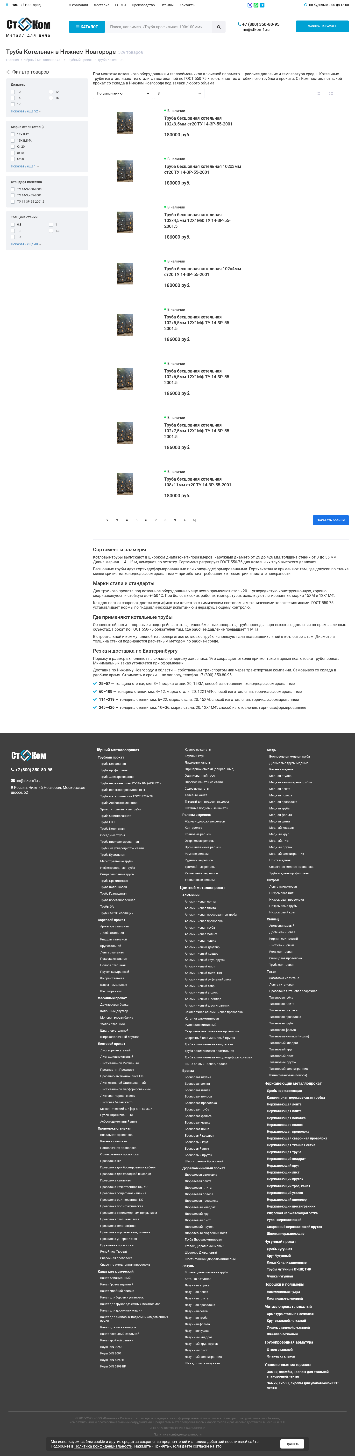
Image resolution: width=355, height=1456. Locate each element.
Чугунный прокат (280, 1241)
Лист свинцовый (281, 945)
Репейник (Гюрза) (113, 1251)
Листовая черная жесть (117, 1095)
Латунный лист (196, 1350)
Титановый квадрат (283, 1043)
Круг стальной (110, 946)
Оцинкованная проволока (119, 1154)
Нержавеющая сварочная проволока (297, 1138)
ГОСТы (120, 5)
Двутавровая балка (114, 1004)
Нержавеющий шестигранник (291, 1206)
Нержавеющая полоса (285, 1125)
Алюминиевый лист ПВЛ (203, 973)
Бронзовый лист (197, 1148)
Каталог (89, 27)
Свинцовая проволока (285, 958)
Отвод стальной (280, 1350)
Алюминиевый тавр (199, 986)
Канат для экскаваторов (118, 1327)
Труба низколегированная (119, 841)
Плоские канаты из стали (204, 782)
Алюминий (190, 895)
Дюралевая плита (198, 1187)
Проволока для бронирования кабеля (128, 1167)
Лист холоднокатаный (116, 1056)
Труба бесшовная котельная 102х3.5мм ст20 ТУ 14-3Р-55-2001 (198, 121)
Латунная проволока (200, 1305)
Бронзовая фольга (198, 1116)
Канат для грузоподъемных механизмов (130, 1304)
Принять (292, 1444)
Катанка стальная (113, 1141)
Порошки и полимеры (284, 1284)
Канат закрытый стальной (119, 1334)
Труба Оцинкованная (115, 816)
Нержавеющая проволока (288, 1131)
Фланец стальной (281, 1356)
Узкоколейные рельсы (202, 873)
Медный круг (279, 834)
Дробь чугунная (279, 1249)
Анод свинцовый (281, 925)
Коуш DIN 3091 (110, 1353)
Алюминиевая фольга (201, 934)
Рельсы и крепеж (196, 815)
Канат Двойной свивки (117, 1291)
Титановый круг (280, 1049)
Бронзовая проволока (201, 1103)
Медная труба (279, 808)
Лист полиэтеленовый (285, 1298)
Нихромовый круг (282, 912)
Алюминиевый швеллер (203, 999)
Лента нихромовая (283, 886)
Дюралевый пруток (199, 1226)
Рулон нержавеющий (284, 1220)
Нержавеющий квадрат (286, 1159)
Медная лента (279, 789)
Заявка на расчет (322, 26)
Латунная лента (196, 1292)
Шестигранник (111, 991)
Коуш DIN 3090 (110, 1347)
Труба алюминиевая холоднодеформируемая (218, 1057)
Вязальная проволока (116, 1135)
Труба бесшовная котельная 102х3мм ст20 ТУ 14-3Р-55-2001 (202, 169)
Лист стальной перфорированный (125, 1089)
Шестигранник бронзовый (204, 1161)
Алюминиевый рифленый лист (208, 979)
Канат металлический (116, 1271)
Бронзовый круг (196, 1142)
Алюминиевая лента (200, 901)
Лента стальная (112, 952)
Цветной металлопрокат (202, 887)
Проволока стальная (114, 1128)
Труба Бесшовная (113, 764)
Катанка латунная (198, 1279)
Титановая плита (281, 1004)
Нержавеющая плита (284, 1111)
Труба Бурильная (112, 854)
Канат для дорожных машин (121, 1310)
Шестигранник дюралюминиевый (210, 1259)
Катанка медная (281, 769)
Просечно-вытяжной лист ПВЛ (122, 1076)
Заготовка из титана (284, 978)
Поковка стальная (113, 958)
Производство (143, 5)
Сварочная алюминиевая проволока (212, 1031)
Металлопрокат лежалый (288, 1306)
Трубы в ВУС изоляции (117, 913)
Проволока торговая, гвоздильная (125, 1232)
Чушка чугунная (280, 1276)
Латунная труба (196, 1317)
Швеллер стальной (114, 1030)
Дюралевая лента (198, 1181)
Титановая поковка (283, 1010)
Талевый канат (196, 795)
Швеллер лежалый (282, 1334)
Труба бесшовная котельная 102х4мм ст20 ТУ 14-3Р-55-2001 (202, 271)
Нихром (273, 880)
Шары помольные (113, 985)
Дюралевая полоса (199, 1194)
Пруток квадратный (114, 971)
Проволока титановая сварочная (293, 991)
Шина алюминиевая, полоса (206, 1064)
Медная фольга (280, 815)
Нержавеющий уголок (285, 1193)
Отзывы (167, 5)
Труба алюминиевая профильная (209, 1051)
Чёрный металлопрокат (117, 750)
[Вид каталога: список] (331, 93)
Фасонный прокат (112, 998)
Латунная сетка (196, 1311)
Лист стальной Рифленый (119, 1063)
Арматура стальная (114, 926)
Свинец (273, 919)
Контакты (187, 5)
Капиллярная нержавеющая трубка (296, 1097)
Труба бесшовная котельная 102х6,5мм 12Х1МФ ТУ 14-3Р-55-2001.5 (197, 376)
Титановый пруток (282, 1062)
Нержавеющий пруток (285, 1179)
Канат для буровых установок (122, 1297)
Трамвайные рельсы (200, 867)
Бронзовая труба (197, 1109)
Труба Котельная (112, 828)
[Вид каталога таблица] (343, 93)
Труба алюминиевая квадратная (209, 1044)
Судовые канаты (197, 788)
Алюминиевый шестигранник (207, 1005)
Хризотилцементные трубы (120, 809)
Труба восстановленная (117, 900)
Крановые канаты (198, 749)
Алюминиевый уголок (201, 992)
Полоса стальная (113, 965)
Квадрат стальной (113, 939)
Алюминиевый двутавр (202, 947)
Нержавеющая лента (284, 1104)
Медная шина (279, 821)
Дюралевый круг (197, 1213)
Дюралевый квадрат (200, 1207)
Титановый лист (281, 1056)
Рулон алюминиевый (201, 1025)
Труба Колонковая (113, 887)
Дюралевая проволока (201, 1200)
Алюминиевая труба (200, 927)
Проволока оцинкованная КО (121, 1199)
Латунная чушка (197, 1330)
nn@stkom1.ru (256, 29)
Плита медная (280, 860)
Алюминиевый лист (200, 966)
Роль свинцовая (281, 951)
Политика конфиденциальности (178, 1434)
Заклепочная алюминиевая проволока (214, 1012)
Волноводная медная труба (289, 756)
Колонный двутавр (114, 1011)
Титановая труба (281, 1023)
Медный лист (279, 840)
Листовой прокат (111, 1044)
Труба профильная (114, 770)
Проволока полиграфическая (121, 1206)
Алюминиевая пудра (283, 1292)
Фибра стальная (112, 978)
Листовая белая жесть (116, 1102)
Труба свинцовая (281, 964)
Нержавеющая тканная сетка (291, 1145)
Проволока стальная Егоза (119, 1219)
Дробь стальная (112, 933)
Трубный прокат (111, 757)
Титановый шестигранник (288, 1068)
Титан (271, 971)
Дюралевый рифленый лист (206, 1233)
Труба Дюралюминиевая (203, 1239)
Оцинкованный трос (200, 775)
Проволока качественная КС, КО (124, 1187)
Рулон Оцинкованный (116, 1115)
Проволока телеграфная (117, 1226)
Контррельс (193, 827)
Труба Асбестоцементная (118, 803)
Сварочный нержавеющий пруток (294, 1227)
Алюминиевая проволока (204, 921)
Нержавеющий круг (283, 1165)
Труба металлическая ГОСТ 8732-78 (126, 796)
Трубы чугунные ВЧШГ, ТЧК (289, 1269)
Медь (271, 750)
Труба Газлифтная (113, 893)
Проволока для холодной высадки (125, 1174)
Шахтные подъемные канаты (206, 808)
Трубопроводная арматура (288, 1342)
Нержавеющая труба (284, 1152)
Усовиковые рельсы (200, 880)
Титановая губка (281, 997)
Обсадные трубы (112, 835)
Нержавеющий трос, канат (288, 1186)
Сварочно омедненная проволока (125, 1264)
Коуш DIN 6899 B (112, 1360)
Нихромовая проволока (286, 899)
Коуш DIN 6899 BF (113, 1366)
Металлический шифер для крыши (126, 1109)
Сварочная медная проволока (291, 867)
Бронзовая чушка (197, 1122)
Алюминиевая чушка (200, 940)
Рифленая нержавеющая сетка (292, 1213)
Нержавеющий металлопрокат (293, 1083)
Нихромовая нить (282, 893)
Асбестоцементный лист (118, 1121)
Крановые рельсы (198, 834)
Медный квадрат (281, 827)
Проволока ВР (110, 1161)
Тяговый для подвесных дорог (207, 801)
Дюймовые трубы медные (288, 763)
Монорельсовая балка (116, 1017)
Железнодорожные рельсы (205, 821)
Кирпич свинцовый (283, 938)
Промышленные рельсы (203, 847)
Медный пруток (280, 847)
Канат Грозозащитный (117, 1284)
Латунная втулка (197, 1285)
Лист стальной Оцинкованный (123, 1082)
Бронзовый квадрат (199, 1135)
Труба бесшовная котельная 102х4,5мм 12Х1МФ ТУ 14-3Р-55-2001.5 (197, 220)
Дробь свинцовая (282, 932)
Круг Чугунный (279, 1256)
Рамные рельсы (197, 854)
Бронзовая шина (197, 1129)
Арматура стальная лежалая (290, 1314)
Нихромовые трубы (283, 906)
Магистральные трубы (116, 861)
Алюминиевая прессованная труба (211, 914)
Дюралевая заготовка (201, 1174)
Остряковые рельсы (199, 840)
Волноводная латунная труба (206, 1272)
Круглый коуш (195, 756)
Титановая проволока (285, 1017)
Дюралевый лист (198, 1220)
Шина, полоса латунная (202, 1363)
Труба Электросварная (117, 777)
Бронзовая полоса (198, 1096)
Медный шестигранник (286, 854)
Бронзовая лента (197, 1083)
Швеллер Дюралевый (201, 1252)
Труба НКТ (107, 822)
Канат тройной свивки (116, 1340)
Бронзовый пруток (198, 1155)
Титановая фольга (282, 1030)
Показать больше (331, 520)
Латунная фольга (197, 1324)
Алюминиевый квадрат (202, 953)
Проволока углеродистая (118, 1239)
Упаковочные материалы (287, 1364)
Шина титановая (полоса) (288, 1075)
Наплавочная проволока (118, 1148)
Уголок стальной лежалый (288, 1327)
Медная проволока (283, 802)
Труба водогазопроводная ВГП (122, 790)
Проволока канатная (115, 1180)
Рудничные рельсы (199, 860)
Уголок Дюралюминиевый (204, 1246)
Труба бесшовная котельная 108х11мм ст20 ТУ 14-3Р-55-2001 (197, 481)
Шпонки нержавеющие (286, 1233)
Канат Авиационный (115, 1278)
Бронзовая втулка (198, 1077)
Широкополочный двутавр (119, 1037)
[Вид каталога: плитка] (318, 93)
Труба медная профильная (289, 873)
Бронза (188, 1071)
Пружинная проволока (117, 1245)
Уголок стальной (112, 1024)
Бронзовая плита (197, 1090)
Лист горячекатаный (115, 1050)
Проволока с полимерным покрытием (128, 1212)
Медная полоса (280, 795)
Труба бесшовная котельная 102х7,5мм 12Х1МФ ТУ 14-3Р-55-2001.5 (197, 430)
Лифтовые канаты (198, 762)
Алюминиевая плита (200, 908)
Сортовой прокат (111, 920)
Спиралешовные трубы (117, 874)
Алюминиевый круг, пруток (205, 960)
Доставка (101, 5)
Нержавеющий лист (283, 1172)
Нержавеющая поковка (286, 1118)
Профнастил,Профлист (117, 1069)
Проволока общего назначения (123, 1193)
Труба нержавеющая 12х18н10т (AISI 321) (130, 783)
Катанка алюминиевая (202, 1018)
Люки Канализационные (287, 1262)
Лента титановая (281, 984)
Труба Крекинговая (114, 881)
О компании (78, 5)
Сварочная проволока (116, 1258)
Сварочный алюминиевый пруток (210, 1038)
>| (194, 520)
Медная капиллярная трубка (290, 782)
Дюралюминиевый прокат (203, 1168)
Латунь (188, 1266)
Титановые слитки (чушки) (289, 1036)
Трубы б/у (107, 906)
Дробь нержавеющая (284, 1091)
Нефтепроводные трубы (117, 867)
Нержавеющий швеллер (287, 1199)
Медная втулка (280, 776)
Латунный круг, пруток (201, 1344)
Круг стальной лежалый (286, 1321)
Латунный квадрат (198, 1337)
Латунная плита (196, 1298)
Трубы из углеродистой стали (122, 848)
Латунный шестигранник (203, 1357)
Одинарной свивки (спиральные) (209, 769)
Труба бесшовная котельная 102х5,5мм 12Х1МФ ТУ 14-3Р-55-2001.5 (197, 322)
